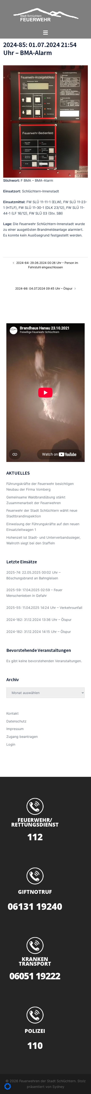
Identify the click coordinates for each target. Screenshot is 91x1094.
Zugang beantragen (22, 736)
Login (10, 744)
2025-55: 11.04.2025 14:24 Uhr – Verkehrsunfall (44, 607)
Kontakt (12, 713)
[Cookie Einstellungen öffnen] (7, 1088)
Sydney (58, 1087)
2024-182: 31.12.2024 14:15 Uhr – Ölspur (38, 632)
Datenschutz (16, 721)
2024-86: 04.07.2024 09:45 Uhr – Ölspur (43, 288)
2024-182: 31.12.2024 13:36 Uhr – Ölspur (39, 619)
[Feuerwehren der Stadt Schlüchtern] (45, 14)
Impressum (15, 729)
